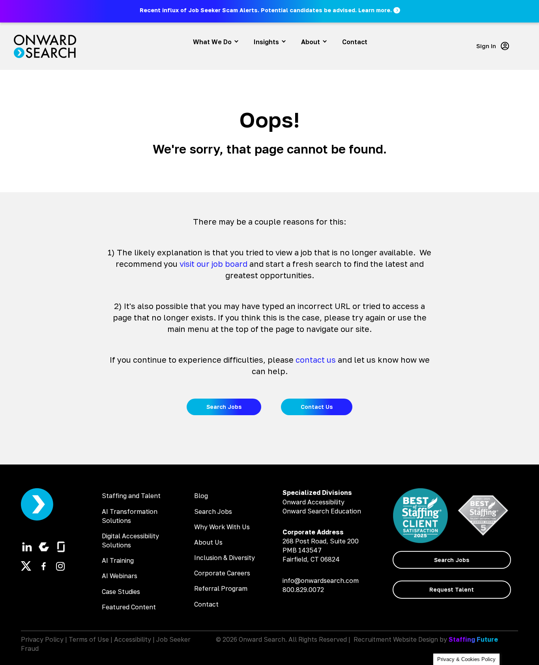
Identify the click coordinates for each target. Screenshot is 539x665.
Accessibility (132, 639)
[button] (270, 10)
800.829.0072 (303, 590)
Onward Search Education (322, 511)
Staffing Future (473, 639)
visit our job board (213, 263)
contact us (316, 359)
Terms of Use (89, 639)
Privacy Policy (42, 639)
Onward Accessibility (313, 502)
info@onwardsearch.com (321, 580)
